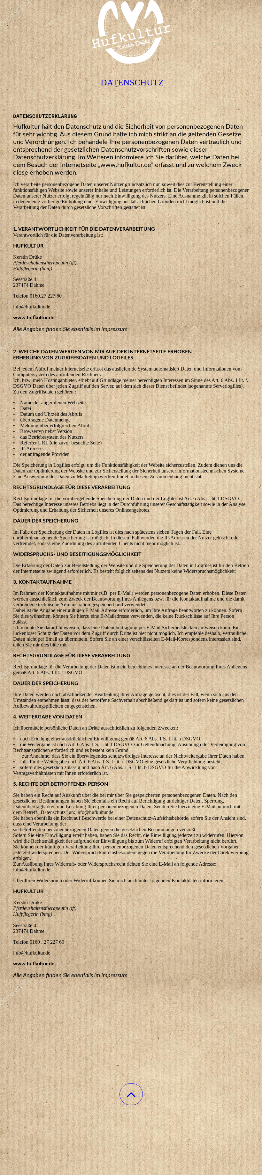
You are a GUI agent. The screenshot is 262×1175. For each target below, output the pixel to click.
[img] (131, 32)
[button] (131, 1094)
